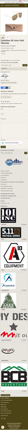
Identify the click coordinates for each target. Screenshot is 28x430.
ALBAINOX (5, 290)
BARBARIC (4, 360)
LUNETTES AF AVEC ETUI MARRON (8, 82)
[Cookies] (2, 427)
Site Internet (3, 118)
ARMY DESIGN (6, 340)
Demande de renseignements (8, 195)
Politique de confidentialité (14, 426)
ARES (3, 309)
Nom (2, 108)
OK (26, 153)
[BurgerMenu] (25, 5)
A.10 (2, 270)
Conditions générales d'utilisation (14, 423)
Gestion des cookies (14, 428)
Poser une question (6, 97)
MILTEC (7, 80)
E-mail (2, 113)
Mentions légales (4, 415)
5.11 (2, 239)
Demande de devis (5, 198)
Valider (25, 65)
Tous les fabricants (5, 395)
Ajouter (3, 146)
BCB (2, 391)
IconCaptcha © (20, 144)
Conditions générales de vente (14, 424)
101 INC (3, 224)
